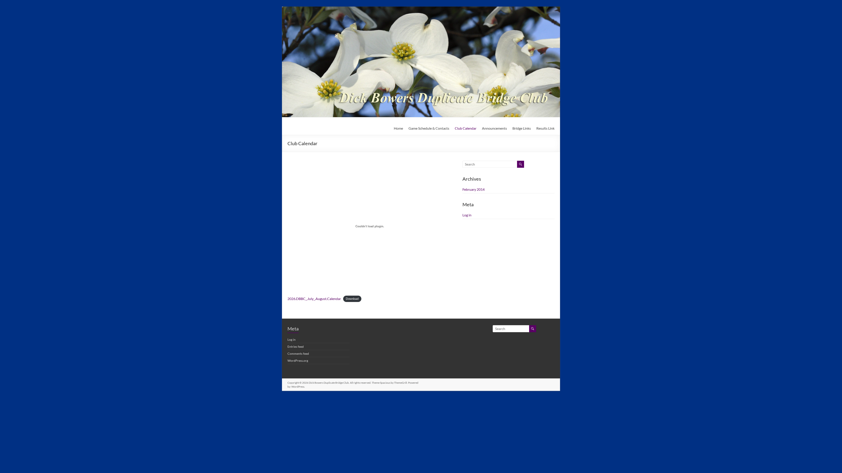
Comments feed (298, 353)
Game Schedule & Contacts (429, 128)
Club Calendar (465, 128)
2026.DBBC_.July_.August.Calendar (314, 299)
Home (398, 128)
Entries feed (295, 346)
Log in (466, 215)
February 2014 (473, 189)
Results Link (545, 128)
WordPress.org (297, 360)
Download (352, 299)
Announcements (494, 128)
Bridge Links (521, 128)
